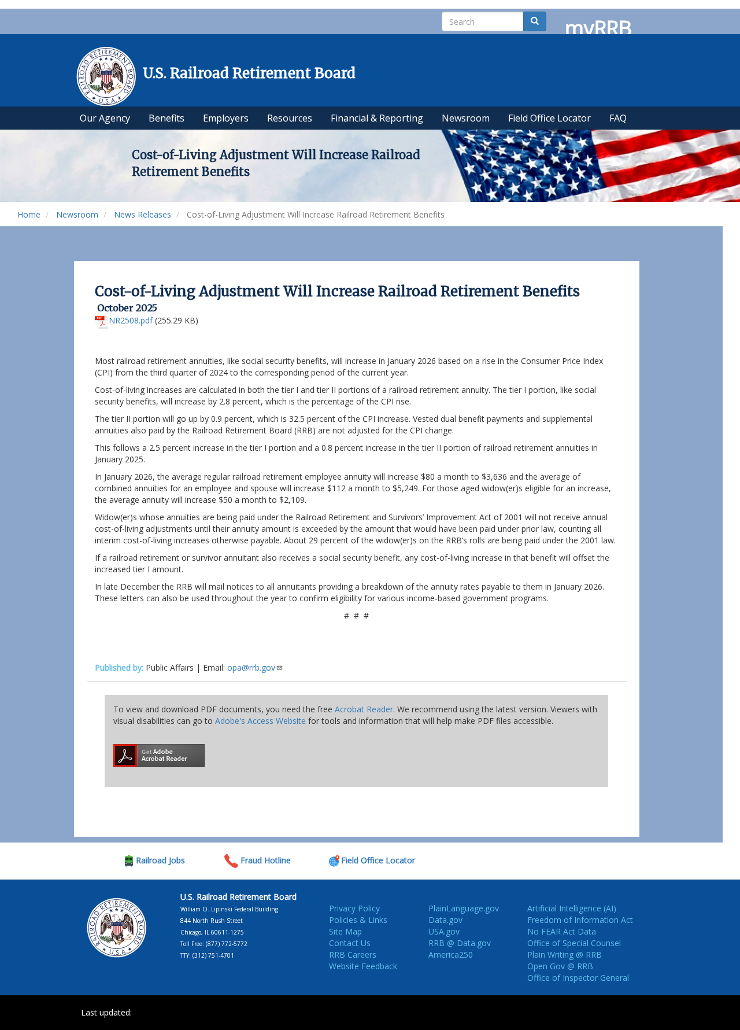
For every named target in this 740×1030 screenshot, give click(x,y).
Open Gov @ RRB (560, 966)
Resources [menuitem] (289, 118)
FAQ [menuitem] (618, 118)
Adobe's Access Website (260, 720)
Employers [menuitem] (226, 118)
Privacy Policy (354, 908)
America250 (450, 954)
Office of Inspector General (578, 977)
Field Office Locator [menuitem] (549, 118)
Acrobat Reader (364, 709)
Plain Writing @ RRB (564, 954)
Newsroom (77, 214)
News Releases (142, 214)
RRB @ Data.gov (459, 942)
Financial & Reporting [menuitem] (377, 118)
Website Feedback (363, 966)
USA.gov (444, 931)
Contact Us (350, 942)
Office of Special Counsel (574, 942)
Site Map (345, 931)
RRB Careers (352, 954)
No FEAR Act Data (561, 931)
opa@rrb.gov (251, 667)
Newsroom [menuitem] (466, 118)
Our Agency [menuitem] (105, 118)
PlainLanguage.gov (463, 908)
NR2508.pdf (131, 320)
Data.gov (445, 919)
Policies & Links (358, 919)
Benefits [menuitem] (166, 118)
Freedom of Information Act (580, 919)
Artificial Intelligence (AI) (571, 908)
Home (28, 214)
